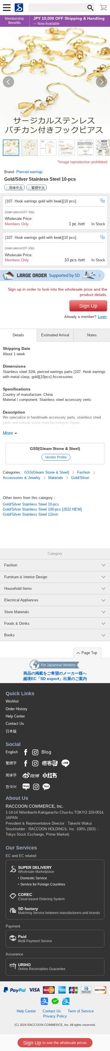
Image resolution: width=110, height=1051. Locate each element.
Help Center (15, 716)
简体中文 (16, 187)
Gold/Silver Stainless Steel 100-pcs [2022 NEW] (42, 509)
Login (102, 317)
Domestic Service (33, 878)
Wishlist (12, 701)
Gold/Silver (80, 478)
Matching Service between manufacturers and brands (59, 910)
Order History (16, 709)
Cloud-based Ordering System (41, 896)
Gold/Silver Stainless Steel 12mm (30, 514)
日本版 (11, 731)
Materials (56, 478)
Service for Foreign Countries (42, 884)
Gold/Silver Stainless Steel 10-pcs (31, 504)
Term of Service (81, 1011)
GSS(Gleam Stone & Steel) (55, 448)
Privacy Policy (55, 1016)
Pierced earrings (29, 172)
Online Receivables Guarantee (41, 966)
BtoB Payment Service (35, 938)
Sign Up (88, 306)
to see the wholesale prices (55, 1043)
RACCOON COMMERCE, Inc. (34, 806)
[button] (8, 81)
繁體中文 (38, 187)
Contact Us (15, 723)
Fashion (84, 472)
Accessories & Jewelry (22, 478)
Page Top (89, 653)
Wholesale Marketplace (36, 869)
